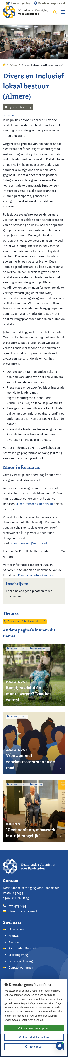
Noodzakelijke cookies (35, 1037)
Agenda (13, 64)
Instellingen (35, 1046)
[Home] (28, 12)
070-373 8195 (17, 906)
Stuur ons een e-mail (22, 911)
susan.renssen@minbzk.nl (34, 504)
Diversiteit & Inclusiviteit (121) (26, 621)
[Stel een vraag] (60, 1046)
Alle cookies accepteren (35, 1028)
